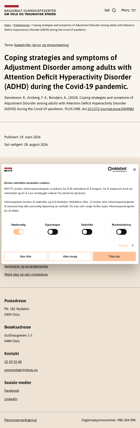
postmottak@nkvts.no (21, 370)
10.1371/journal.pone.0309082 (111, 109)
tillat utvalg (70, 256)
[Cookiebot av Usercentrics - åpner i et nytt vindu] (111, 169)
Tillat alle (114, 256)
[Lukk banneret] (134, 169)
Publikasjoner (21, 25)
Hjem (7, 25)
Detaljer (124, 245)
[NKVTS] (30, 10)
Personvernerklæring (20, 420)
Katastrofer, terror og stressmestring (41, 45)
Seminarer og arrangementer (26, 266)
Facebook (11, 391)
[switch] (53, 232)
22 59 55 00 (13, 362)
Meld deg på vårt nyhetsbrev (26, 274)
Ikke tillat (25, 256)
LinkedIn (10, 399)
